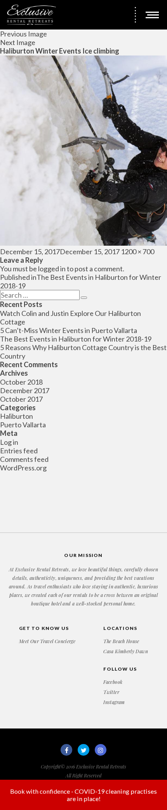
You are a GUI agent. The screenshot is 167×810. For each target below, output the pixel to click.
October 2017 (21, 399)
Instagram (114, 702)
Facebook (112, 682)
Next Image (17, 42)
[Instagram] (100, 750)
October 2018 (21, 382)
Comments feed (24, 459)
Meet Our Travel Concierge (47, 641)
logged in (52, 268)
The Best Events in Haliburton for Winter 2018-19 (75, 339)
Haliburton (16, 416)
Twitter (111, 692)
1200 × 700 (137, 251)
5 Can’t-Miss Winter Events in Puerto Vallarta (68, 330)
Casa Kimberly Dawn (125, 651)
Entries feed (19, 450)
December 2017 (24, 390)
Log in (9, 442)
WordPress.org (23, 467)
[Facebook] (66, 750)
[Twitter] (83, 750)
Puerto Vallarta (23, 424)
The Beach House (121, 641)
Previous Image (23, 33)
